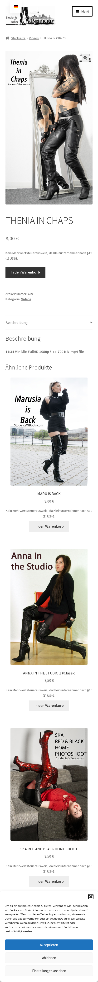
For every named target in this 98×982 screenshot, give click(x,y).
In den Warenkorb (25, 272)
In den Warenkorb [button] (49, 526)
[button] (90, 896)
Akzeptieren (49, 945)
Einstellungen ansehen (49, 971)
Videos (34, 38)
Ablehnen (49, 958)
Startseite (18, 38)
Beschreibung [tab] (16, 322)
